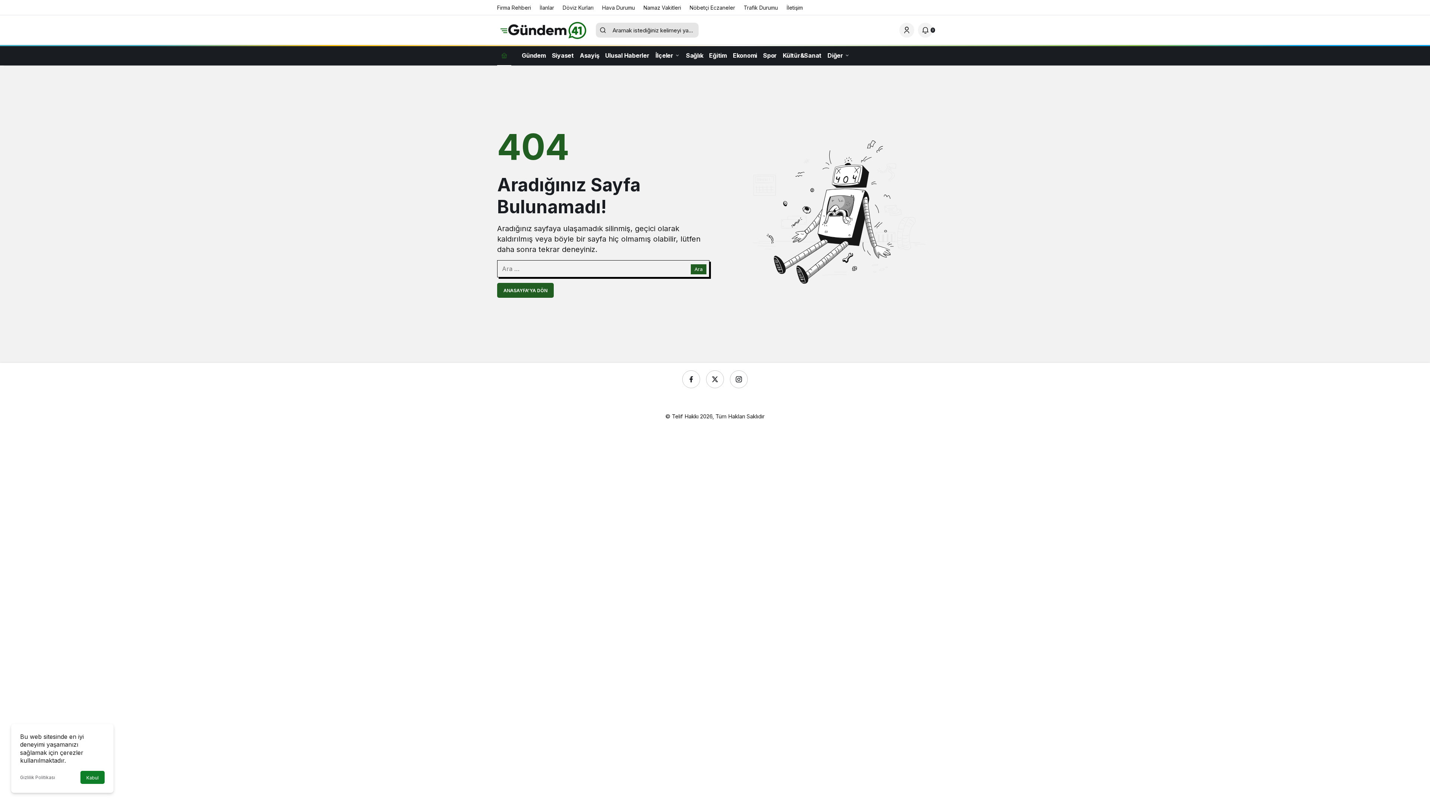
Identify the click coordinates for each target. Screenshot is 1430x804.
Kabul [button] (92, 778)
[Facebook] (691, 379)
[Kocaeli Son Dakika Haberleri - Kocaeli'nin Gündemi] (543, 29)
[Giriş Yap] (906, 30)
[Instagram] (739, 379)
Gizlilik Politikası (37, 777)
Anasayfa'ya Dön (525, 290)
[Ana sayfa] (504, 55)
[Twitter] (715, 379)
